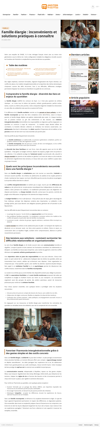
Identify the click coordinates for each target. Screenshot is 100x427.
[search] (92, 6)
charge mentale (10, 156)
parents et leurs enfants (47, 112)
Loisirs (72, 72)
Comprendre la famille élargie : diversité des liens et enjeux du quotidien (19, 69)
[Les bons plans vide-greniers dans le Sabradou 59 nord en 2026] (93, 75)
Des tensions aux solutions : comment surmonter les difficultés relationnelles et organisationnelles (18, 74)
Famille (5, 28)
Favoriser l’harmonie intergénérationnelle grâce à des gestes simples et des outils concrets (46, 74)
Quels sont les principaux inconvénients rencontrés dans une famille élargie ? (45, 69)
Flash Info (73, 84)
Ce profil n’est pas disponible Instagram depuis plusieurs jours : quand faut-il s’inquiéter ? (79, 63)
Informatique (74, 59)
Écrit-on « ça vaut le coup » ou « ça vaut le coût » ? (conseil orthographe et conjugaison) (83, 109)
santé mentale (11, 226)
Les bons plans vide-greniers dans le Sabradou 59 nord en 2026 (79, 75)
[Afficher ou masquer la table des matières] (43, 65)
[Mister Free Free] (50, 6)
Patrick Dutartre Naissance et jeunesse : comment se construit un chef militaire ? (79, 87)
